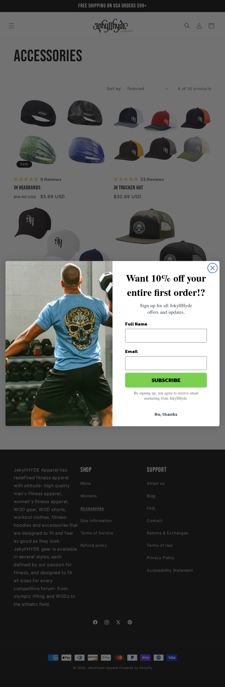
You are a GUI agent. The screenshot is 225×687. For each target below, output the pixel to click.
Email (131, 351)
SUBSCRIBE (166, 380)
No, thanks (166, 414)
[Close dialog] (212, 268)
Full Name (136, 324)
